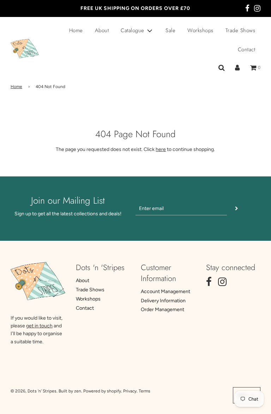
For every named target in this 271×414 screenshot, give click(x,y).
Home (76, 30)
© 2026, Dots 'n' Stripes (33, 391)
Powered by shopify (102, 391)
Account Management (165, 291)
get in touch (39, 326)
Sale (170, 30)
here (161, 149)
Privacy (130, 391)
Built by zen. (70, 391)
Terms (144, 391)
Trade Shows (240, 30)
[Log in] (237, 67)
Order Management (162, 310)
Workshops (200, 30)
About (102, 30)
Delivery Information (163, 301)
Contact (246, 49)
